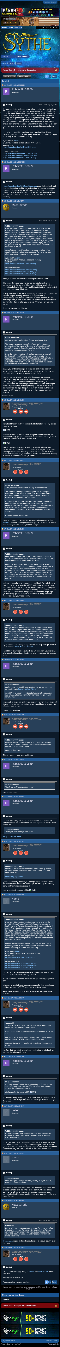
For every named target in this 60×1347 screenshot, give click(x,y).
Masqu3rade (19, 205)
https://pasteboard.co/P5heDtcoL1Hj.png (19, 158)
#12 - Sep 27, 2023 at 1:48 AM (14, 796)
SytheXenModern (9, 1341)
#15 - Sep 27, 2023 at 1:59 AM (14, 998)
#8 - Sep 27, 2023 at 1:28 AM (14, 600)
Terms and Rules (53, 1344)
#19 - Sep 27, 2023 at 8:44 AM (14, 1200)
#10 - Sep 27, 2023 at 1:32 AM (14, 715)
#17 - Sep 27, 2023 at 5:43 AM (14, 1106)
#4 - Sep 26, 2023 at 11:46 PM (14, 313)
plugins (19, 63)
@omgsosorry (8, 1241)
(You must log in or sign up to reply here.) (17, 1282)
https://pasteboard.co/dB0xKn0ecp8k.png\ (20, 155)
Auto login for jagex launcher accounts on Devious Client (27, 1287)
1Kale (5, 396)
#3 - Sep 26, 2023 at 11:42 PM (14, 201)
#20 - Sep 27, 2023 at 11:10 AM (14, 1247)
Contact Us (48, 1341)
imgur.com (17, 837)
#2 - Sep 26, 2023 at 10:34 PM (14, 162)
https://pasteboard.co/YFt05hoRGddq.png (20, 186)
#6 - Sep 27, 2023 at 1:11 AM (13, 460)
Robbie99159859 (22, 89)
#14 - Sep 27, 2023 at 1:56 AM (14, 895)
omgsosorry (8, 837)
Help (55, 1341)
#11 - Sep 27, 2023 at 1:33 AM (14, 759)
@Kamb (31, 1271)
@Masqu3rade (43, 1271)
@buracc (6, 522)
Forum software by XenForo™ (11, 1344)
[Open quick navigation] (57, 56)
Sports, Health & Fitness (23, 647)
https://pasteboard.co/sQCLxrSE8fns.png (19, 147)
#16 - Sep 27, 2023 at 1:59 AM (14, 1057)
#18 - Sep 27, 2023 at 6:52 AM (14, 1153)
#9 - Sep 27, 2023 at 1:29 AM (14, 659)
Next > (54, 76)
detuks (17, 141)
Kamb (15, 898)
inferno (11, 63)
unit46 (15, 1110)
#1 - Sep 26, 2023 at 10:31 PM (14, 85)
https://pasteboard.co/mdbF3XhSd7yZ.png (20, 153)
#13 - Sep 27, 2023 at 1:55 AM (14, 841)
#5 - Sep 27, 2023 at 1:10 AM (14, 400)
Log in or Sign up (50, 2)
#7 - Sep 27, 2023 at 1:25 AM (14, 529)
